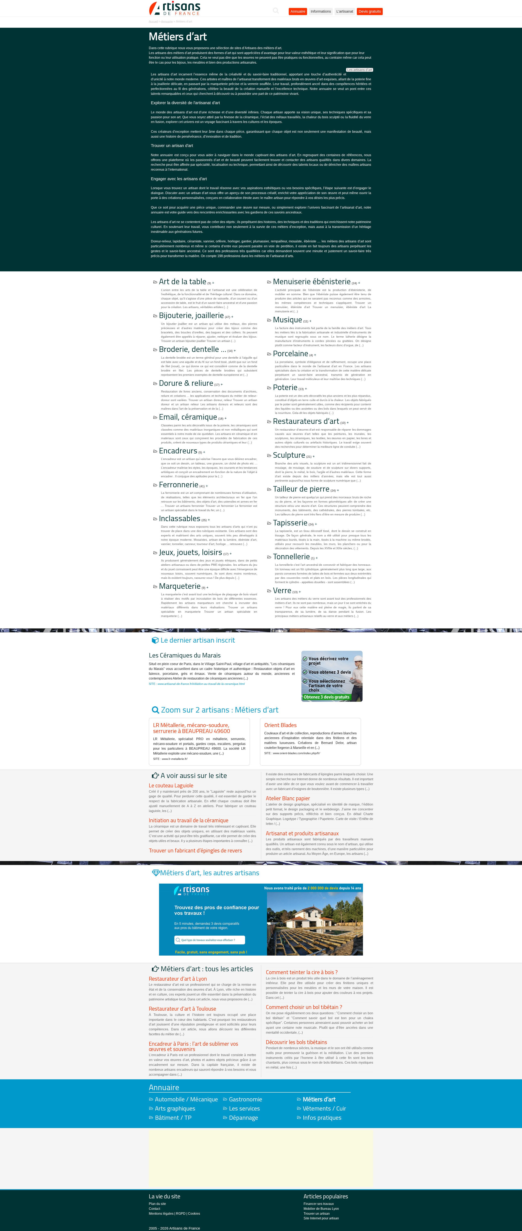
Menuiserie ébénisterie (312, 281)
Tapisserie (290, 522)
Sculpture (289, 455)
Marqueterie (180, 586)
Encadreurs (178, 450)
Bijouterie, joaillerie (191, 315)
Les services (244, 1108)
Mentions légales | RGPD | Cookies (174, 1213)
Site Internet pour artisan (321, 1218)
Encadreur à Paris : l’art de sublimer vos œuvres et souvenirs (193, 1046)
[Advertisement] (261, 1158)
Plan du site (157, 1204)
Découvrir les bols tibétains (296, 1042)
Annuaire (298, 11)
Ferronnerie (178, 484)
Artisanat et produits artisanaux (302, 833)
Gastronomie (245, 1099)
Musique (287, 319)
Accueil (153, 21)
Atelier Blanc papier (288, 798)
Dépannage (243, 1117)
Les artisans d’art (359, 70)
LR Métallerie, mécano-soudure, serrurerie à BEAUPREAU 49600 (191, 727)
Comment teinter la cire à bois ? (302, 972)
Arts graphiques (175, 1108)
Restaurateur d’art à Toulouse (182, 1008)
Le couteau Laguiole (171, 785)
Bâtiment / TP (173, 1117)
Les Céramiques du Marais (185, 655)
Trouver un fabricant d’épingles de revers (195, 850)
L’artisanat (344, 11)
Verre (282, 590)
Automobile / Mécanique (186, 1099)
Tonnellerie (291, 556)
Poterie (285, 387)
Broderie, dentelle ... (192, 349)
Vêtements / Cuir (324, 1108)
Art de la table (182, 281)
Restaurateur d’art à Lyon (178, 979)
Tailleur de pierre (301, 489)
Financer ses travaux (319, 1204)
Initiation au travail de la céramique (188, 820)
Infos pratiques (322, 1117)
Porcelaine (290, 353)
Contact (154, 1208)
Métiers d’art (319, 1099)
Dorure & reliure (186, 383)
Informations (321, 11)
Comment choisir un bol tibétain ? (304, 1007)
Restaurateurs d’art (306, 421)
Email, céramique (188, 417)
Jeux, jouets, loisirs (190, 552)
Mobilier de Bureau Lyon (321, 1208)
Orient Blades (280, 724)
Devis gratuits (370, 11)
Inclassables (179, 518)
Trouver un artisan (317, 1213)
